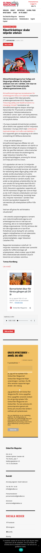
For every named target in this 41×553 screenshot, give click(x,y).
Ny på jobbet (23, 12)
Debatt (13, 10)
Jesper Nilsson (10, 40)
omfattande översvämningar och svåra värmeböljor (20, 130)
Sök (32, 6)
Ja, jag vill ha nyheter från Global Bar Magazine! (18, 374)
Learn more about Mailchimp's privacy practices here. (20, 423)
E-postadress (14, 362)
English (33, 19)
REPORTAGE (21, 10)
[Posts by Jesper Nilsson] (4, 40)
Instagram (11, 527)
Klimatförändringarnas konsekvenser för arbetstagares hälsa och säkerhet (19, 94)
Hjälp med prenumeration (10, 19)
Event (15, 12)
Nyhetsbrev (7, 12)
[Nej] (39, 546)
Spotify (10, 532)
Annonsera (22, 16)
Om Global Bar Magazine (10, 16)
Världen (6, 10)
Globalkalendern (24, 19)
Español (5, 21)
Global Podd (31, 10)
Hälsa (5, 26)
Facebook (11, 522)
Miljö (14, 26)
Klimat (10, 26)
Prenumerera (33, 2)
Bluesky (8, 536)
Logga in (33, 4)
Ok (21, 550)
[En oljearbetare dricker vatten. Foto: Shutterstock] (20, 61)
